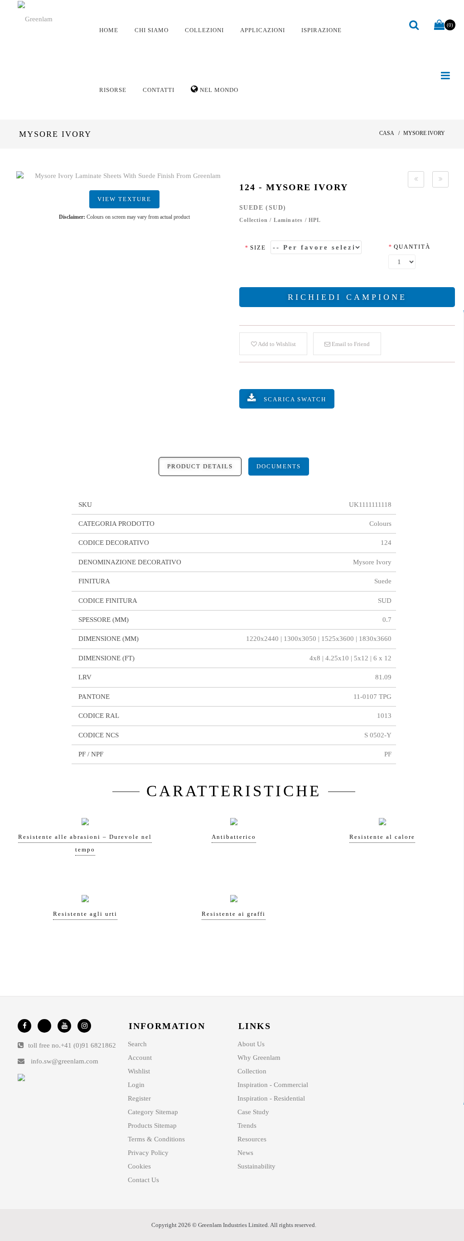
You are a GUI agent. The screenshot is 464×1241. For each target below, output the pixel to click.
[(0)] (439, 25)
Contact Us (143, 1179)
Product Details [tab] (200, 466)
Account (140, 1057)
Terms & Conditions (156, 1139)
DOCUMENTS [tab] (278, 466)
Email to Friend (350, 344)
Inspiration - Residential (271, 1098)
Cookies (139, 1166)
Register (139, 1098)
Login (136, 1084)
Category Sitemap (153, 1112)
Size (255, 247)
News (245, 1152)
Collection (251, 1071)
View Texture (124, 199)
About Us (251, 1044)
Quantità (409, 246)
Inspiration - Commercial (272, 1084)
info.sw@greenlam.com (64, 1061)
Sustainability (256, 1166)
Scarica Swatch (295, 399)
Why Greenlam (258, 1057)
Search (137, 1044)
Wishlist (139, 1071)
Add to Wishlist (276, 344)
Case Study (253, 1112)
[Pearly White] (416, 179)
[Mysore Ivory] (124, 176)
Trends (246, 1125)
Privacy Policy (148, 1152)
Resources (251, 1139)
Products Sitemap (152, 1125)
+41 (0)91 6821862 (88, 1045)
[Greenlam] (51, 18)
